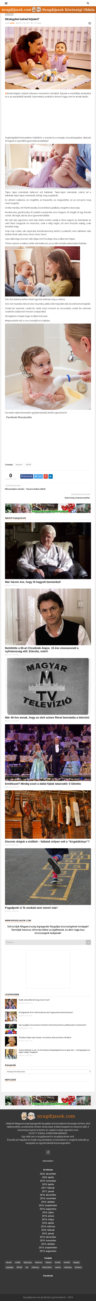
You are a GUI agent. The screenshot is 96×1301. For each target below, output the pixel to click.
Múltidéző (9, 14)
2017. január (48, 1191)
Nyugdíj (76, 1262)
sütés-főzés (47, 1267)
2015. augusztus (48, 1251)
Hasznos (19, 465)
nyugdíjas (9, 1267)
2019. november (48, 1180)
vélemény (67, 1267)
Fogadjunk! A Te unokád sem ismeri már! (31, 907)
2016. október (48, 1202)
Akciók (8, 1262)
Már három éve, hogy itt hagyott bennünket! (33, 582)
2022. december (48, 1173)
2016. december (48, 1195)
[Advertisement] (48, 118)
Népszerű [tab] (10, 1080)
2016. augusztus (48, 1209)
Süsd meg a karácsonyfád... (78, 497)
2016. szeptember (48, 1205)
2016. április (48, 1223)
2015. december (48, 1237)
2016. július (48, 1212)
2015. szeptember (48, 1247)
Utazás (57, 1267)
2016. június (48, 1216)
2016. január (48, 1233)
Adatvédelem (48, 1161)
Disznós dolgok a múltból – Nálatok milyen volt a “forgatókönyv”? (47, 841)
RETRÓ (28, 465)
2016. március (48, 1226)
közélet (67, 1262)
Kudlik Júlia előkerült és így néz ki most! (34, 1000)
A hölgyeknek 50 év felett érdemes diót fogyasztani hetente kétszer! (46, 1012)
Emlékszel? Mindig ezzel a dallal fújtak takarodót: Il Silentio (43, 783)
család (17, 1262)
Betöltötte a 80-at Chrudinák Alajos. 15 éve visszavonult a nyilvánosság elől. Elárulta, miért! (41, 649)
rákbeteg (35, 1267)
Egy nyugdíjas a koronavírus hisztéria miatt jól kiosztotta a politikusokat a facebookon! (52, 1025)
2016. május (48, 1219)
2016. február (48, 1230)
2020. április (48, 1177)
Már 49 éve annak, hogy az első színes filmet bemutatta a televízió (47, 717)
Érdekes (78, 1267)
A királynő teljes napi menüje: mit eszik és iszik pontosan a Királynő (45, 1038)
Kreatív (57, 1262)
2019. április (48, 1184)
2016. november (48, 1198)
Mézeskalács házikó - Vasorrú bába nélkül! (25, 489)
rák (27, 1267)
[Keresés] (88, 942)
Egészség (28, 1262)
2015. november (48, 1240)
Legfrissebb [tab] (12, 994)
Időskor (48, 1262)
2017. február (48, 1188)
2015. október (48, 1244)
